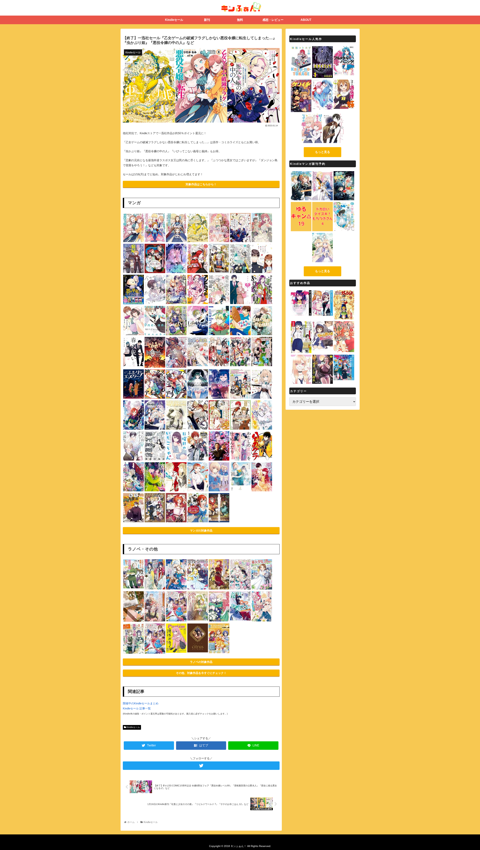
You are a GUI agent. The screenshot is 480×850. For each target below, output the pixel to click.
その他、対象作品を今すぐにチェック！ (201, 673)
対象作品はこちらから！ (201, 184)
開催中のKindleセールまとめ (140, 703)
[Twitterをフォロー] (201, 765)
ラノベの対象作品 (201, 661)
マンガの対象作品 (201, 530)
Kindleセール (133, 727)
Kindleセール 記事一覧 (137, 708)
